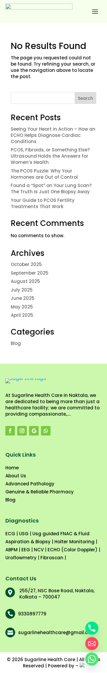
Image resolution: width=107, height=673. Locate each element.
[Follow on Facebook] (10, 431)
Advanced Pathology (29, 484)
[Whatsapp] (91, 659)
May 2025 (22, 307)
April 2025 (22, 315)
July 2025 (22, 290)
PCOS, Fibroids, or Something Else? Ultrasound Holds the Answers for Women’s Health (50, 156)
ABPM (11, 550)
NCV (39, 550)
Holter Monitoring (74, 542)
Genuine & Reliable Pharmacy (39, 492)
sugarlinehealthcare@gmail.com (56, 632)
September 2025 (29, 273)
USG (24, 534)
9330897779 (32, 614)
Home (12, 468)
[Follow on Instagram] (22, 431)
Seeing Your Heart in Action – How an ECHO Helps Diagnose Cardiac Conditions (53, 135)
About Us (15, 476)
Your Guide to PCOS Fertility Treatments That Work (43, 203)
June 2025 (22, 298)
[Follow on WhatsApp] (46, 431)
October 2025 (26, 264)
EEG (25, 550)
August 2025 (25, 281)
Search (85, 98)
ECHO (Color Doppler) (72, 550)
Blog (16, 343)
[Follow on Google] (34, 431)
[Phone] (91, 628)
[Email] (91, 643)
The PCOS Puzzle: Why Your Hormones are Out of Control (44, 174)
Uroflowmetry (21, 558)
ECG (10, 534)
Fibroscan (51, 558)
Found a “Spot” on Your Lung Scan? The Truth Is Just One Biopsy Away (51, 188)
